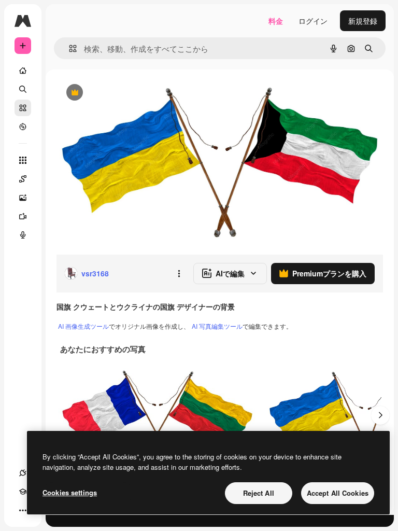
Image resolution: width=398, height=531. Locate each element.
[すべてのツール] (23, 160)
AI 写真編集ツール (217, 326)
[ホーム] (23, 70)
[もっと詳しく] (23, 126)
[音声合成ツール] (23, 235)
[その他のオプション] (178, 273)
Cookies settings (69, 492)
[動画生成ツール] (23, 216)
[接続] (23, 473)
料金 (275, 21)
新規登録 (362, 21)
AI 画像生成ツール (83, 326)
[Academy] (23, 491)
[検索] (23, 89)
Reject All (258, 493)
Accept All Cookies (337, 493)
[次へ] (380, 415)
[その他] (23, 510)
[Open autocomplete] (68, 48)
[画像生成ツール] (23, 197)
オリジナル (127, 93)
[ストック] (23, 108)
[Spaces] (23, 179)
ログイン (313, 21)
